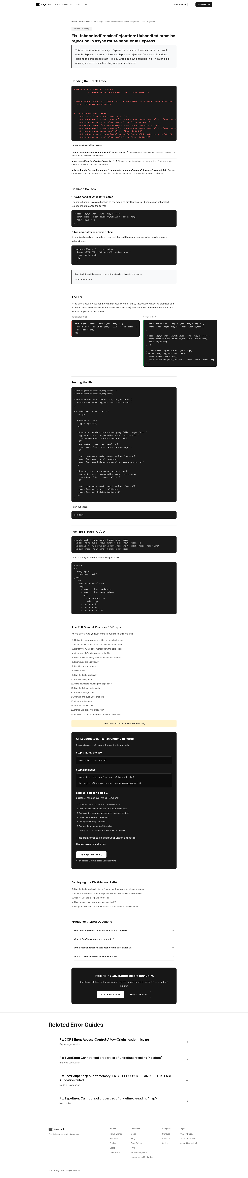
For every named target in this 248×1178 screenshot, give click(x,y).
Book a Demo (180, 4)
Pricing (65, 4)
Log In (191, 4)
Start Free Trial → (83, 279)
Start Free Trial (203, 4)
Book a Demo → (138, 994)
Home (74, 21)
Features (114, 1138)
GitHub (165, 1143)
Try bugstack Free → (91, 854)
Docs (57, 4)
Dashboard (115, 1152)
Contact (166, 1134)
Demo (112, 1148)
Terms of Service (187, 1138)
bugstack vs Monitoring (142, 1157)
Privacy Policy (186, 1134)
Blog (72, 4)
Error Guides (81, 4)
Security (166, 1138)
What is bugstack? (139, 1152)
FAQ (133, 1148)
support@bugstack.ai (189, 1143)
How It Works (116, 1134)
